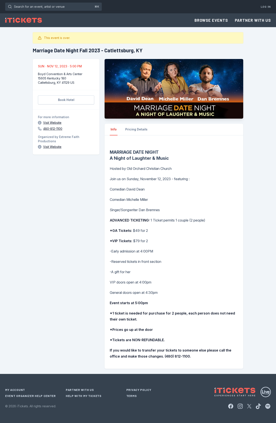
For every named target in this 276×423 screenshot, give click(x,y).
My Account (15, 390)
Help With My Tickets (84, 396)
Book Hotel (66, 100)
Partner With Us (253, 20)
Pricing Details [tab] (136, 129)
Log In (266, 6)
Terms (131, 396)
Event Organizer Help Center (30, 396)
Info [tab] (114, 129)
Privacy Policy (138, 390)
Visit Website (52, 122)
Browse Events (211, 20)
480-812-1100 (52, 128)
